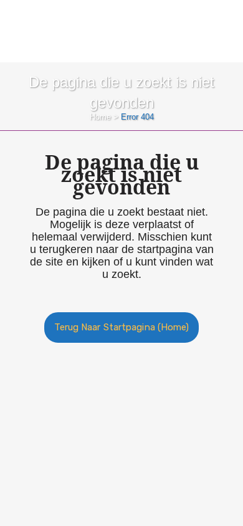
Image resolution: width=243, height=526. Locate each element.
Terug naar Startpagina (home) (121, 327)
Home (100, 117)
